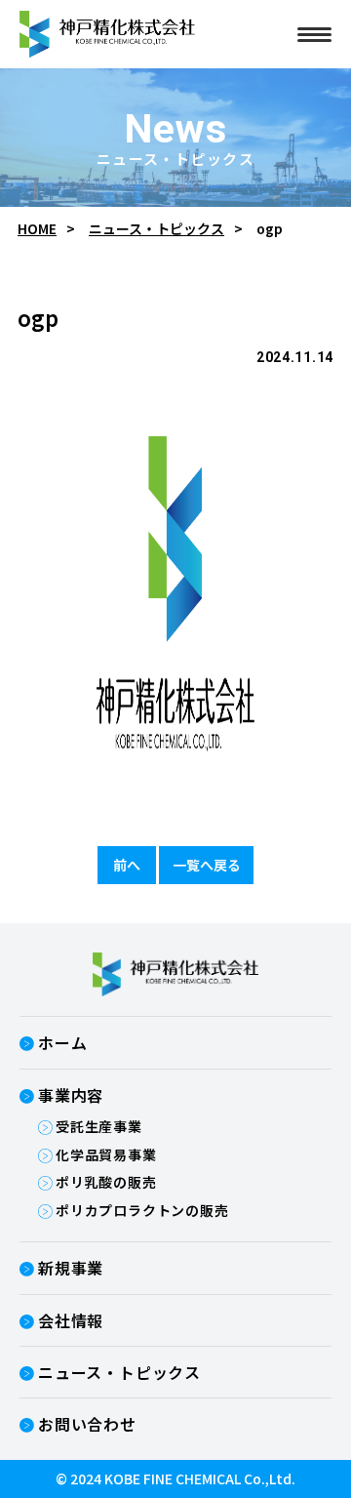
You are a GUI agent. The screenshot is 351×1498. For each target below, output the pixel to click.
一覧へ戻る (207, 864)
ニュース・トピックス (156, 229)
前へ (126, 864)
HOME (37, 229)
